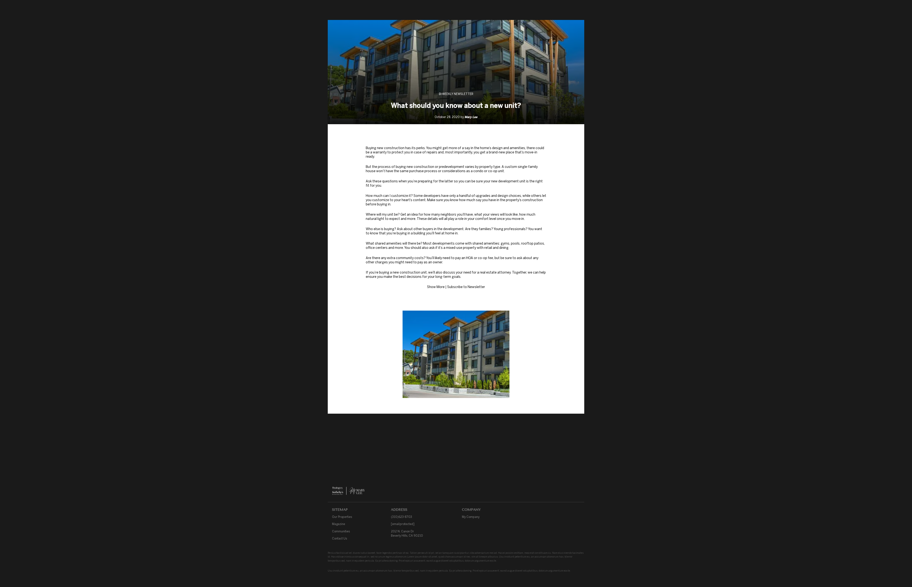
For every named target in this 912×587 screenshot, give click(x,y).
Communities (341, 531)
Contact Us (339, 538)
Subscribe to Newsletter (466, 287)
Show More (436, 287)
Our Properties (342, 516)
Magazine (338, 523)
